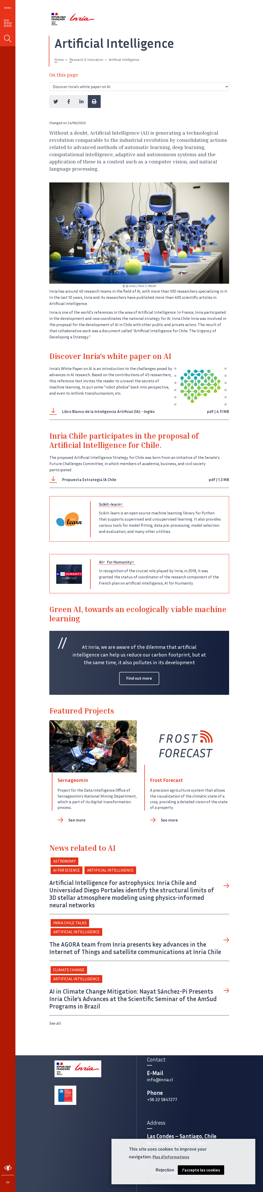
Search (7, 38)
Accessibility (8, 1168)
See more (77, 820)
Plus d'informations (171, 1156)
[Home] (73, 19)
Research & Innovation (86, 60)
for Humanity (119, 562)
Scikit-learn (109, 504)
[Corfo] (65, 1095)
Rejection (165, 1170)
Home (59, 60)
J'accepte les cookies (201, 1170)
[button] (55, 101)
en (7, 1182)
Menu (7, 8)
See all (55, 1023)
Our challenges (8, 23)
